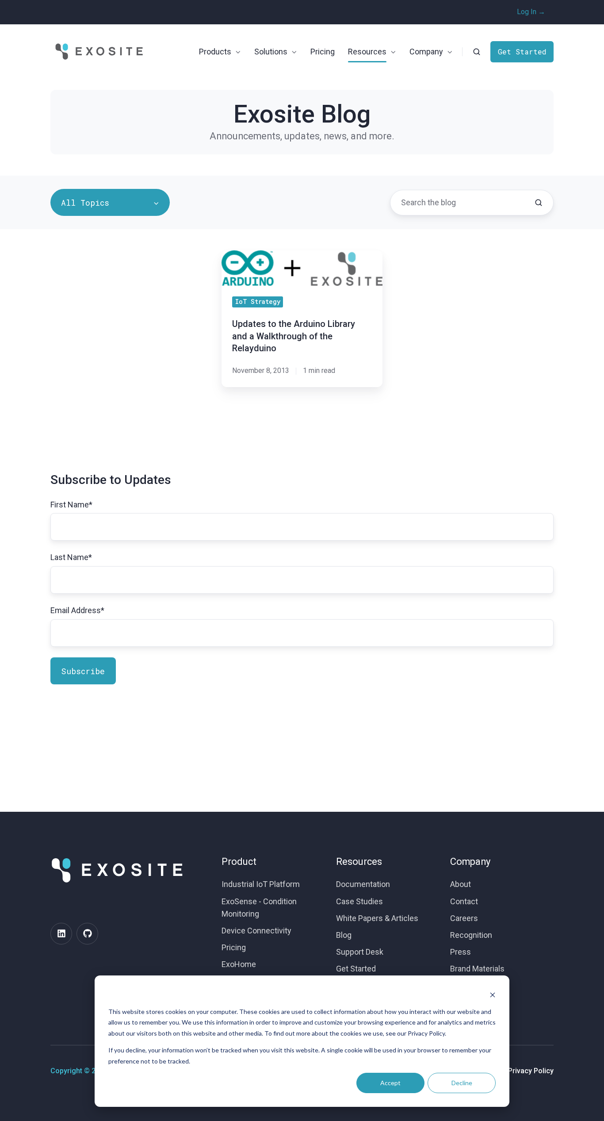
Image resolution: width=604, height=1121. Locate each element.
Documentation (363, 884)
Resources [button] (367, 51)
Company (470, 861)
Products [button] (215, 51)
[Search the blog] (538, 202)
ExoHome (239, 964)
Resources (359, 861)
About (460, 884)
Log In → (531, 12)
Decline (461, 1082)
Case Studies (359, 901)
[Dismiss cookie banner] (492, 994)
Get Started (522, 51)
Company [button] (426, 51)
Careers (464, 918)
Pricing (322, 51)
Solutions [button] (270, 51)
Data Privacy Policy (522, 1071)
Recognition (471, 935)
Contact (464, 901)
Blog (344, 935)
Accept (390, 1082)
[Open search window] (476, 51)
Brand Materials (477, 968)
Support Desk (359, 951)
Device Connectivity (256, 930)
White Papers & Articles (377, 918)
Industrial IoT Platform (261, 884)
